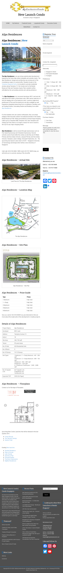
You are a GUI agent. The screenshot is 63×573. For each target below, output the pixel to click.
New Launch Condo (31, 14)
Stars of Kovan (9, 452)
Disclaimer (4, 558)
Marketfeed (27, 27)
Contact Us (36, 27)
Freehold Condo (26, 23)
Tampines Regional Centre (9, 84)
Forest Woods (9, 436)
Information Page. (15, 507)
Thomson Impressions (11, 459)
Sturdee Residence (10, 450)
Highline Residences (10, 461)
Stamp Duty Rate (6, 524)
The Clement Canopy (11, 438)
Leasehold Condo (39, 23)
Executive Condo (52, 23)
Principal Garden (9, 457)
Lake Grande (8, 454)
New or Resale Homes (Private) (9, 544)
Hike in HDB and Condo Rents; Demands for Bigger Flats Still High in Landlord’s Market (31, 533)
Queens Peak (8, 440)
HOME (8, 23)
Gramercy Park (9, 456)
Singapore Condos (9, 496)
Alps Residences (6, 108)
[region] (21, 60)
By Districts (16, 23)
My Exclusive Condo (6, 494)
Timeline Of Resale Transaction (9, 532)
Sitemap (4, 556)
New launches (11, 447)
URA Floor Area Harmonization (29, 509)
